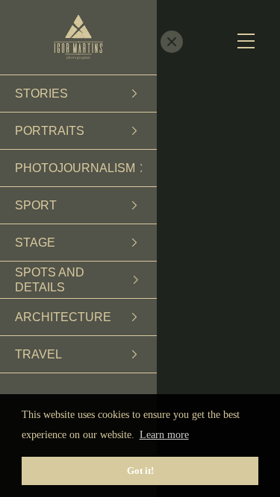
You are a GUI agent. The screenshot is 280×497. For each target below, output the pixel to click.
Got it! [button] (140, 471)
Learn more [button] (164, 434)
